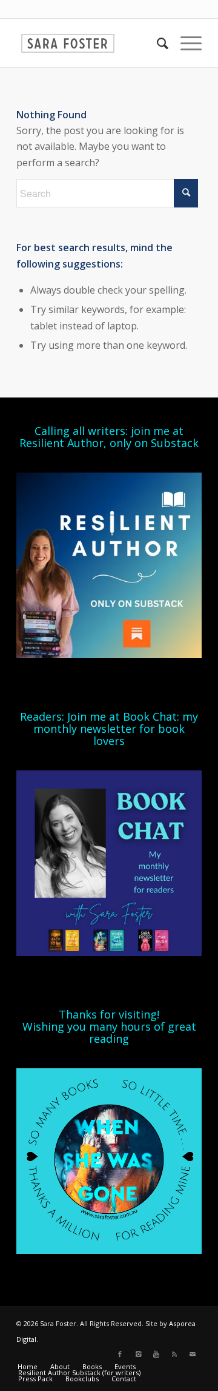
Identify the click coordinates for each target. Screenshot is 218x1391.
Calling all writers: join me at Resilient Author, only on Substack (109, 436)
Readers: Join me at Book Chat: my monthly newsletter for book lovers (109, 728)
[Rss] (174, 1354)
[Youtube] (156, 1354)
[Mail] (192, 1354)
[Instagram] (138, 1354)
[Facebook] (120, 1354)
